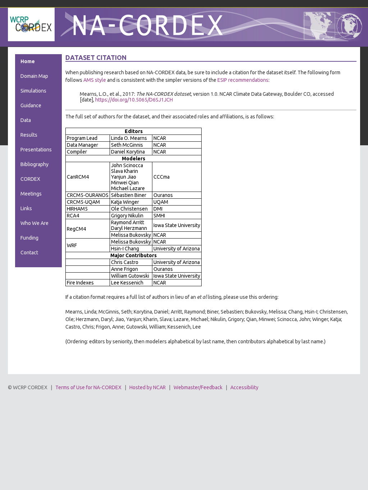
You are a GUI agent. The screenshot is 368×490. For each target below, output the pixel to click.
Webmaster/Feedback (198, 387)
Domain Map (34, 76)
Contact (29, 252)
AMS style (94, 80)
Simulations (33, 91)
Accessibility (244, 387)
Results (28, 135)
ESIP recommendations (242, 80)
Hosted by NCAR (147, 387)
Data (25, 120)
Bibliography (34, 164)
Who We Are (34, 223)
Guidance (30, 105)
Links (26, 208)
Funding (29, 238)
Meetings (31, 194)
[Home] (186, 39)
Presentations (36, 149)
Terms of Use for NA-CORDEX (88, 387)
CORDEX (30, 179)
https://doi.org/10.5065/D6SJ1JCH (134, 100)
